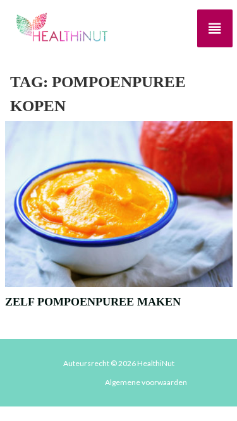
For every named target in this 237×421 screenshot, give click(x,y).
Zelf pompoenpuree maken (93, 301)
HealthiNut (155, 363)
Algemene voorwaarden (146, 382)
